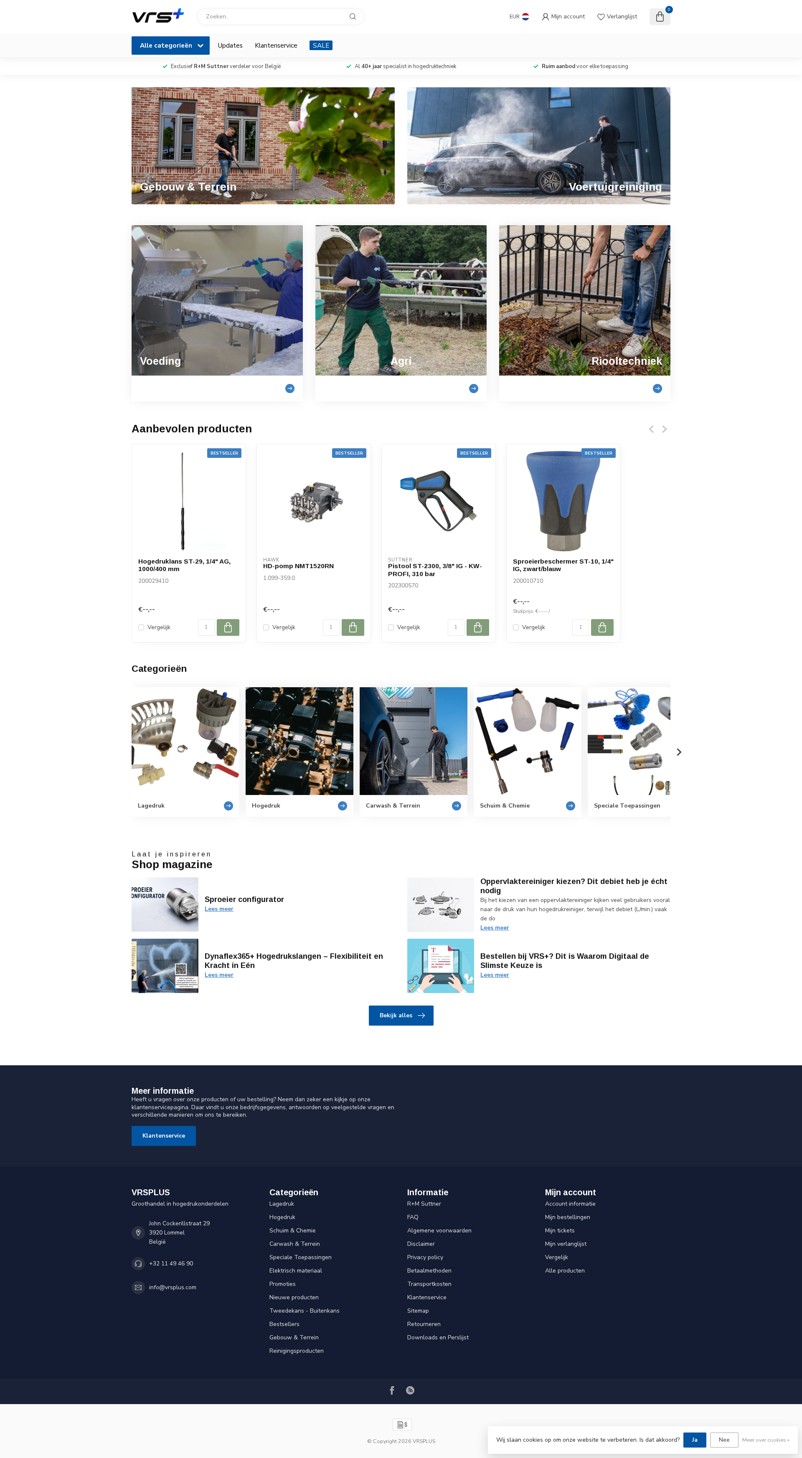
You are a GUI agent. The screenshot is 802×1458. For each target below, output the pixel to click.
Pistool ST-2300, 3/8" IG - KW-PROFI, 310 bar (435, 569)
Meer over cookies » (765, 1439)
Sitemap (418, 1311)
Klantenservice (276, 45)
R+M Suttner (424, 1204)
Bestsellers (284, 1324)
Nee (724, 1440)
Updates (230, 45)
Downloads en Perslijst (438, 1337)
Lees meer (219, 909)
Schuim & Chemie (292, 1230)
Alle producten (565, 1271)
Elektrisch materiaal (295, 1271)
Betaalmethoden (429, 1271)
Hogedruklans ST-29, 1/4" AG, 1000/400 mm (184, 565)
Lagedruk (281, 1204)
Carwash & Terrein (294, 1244)
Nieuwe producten (294, 1297)
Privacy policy (425, 1257)
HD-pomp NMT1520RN (298, 565)
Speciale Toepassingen (300, 1257)
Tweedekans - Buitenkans (304, 1311)
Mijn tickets (560, 1230)
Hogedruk (282, 1217)
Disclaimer (421, 1244)
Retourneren (424, 1324)
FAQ (413, 1217)
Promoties (282, 1284)
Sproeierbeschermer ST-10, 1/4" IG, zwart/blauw (563, 565)
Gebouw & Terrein (294, 1337)
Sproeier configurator (244, 899)
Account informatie (570, 1204)
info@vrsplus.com (172, 1287)
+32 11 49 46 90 (171, 1263)
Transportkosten (429, 1284)
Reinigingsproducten (296, 1351)
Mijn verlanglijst (565, 1244)
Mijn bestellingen (567, 1217)
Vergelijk (158, 627)
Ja (695, 1440)
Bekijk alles (396, 1015)
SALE (321, 45)
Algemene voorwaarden (439, 1230)
